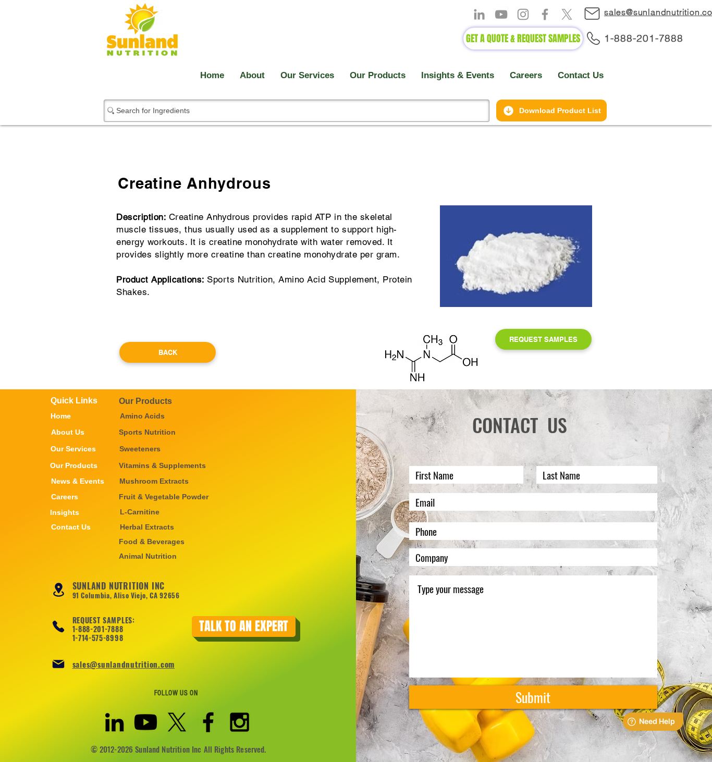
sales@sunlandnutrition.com (123, 664)
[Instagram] (523, 14)
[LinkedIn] (479, 14)
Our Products (145, 401)
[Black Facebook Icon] (208, 722)
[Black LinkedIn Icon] (114, 722)
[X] (566, 14)
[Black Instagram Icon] (239, 722)
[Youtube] (145, 722)
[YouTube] (501, 14)
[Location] (58, 590)
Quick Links (74, 400)
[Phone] (58, 626)
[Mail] (597, 13)
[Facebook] (545, 14)
